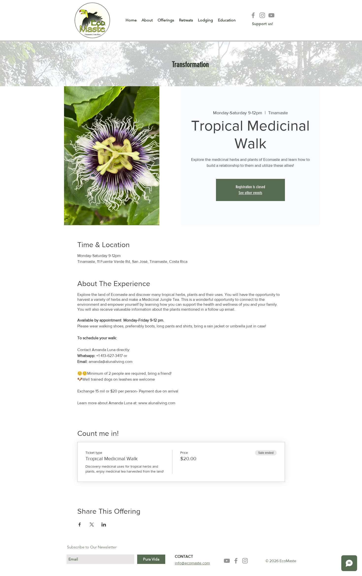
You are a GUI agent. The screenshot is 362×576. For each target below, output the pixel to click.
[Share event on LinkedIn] (103, 524)
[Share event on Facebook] (79, 524)
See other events (250, 192)
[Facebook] (253, 15)
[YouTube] (271, 15)
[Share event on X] (91, 524)
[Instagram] (262, 15)
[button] (181, 64)
